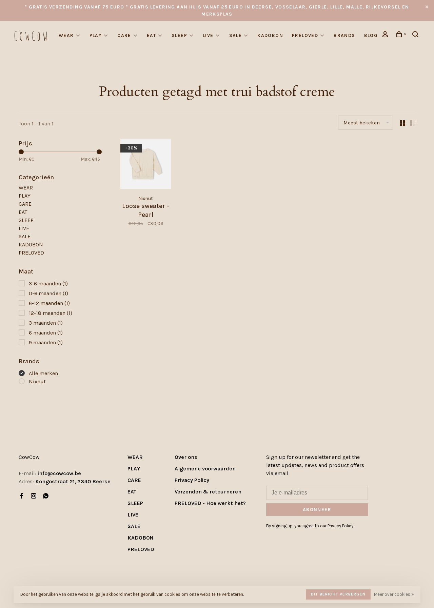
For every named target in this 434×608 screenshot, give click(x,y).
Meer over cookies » (394, 594)
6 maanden (46, 332)
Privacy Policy (192, 480)
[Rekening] (386, 35)
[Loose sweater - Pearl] (145, 165)
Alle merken (43, 373)
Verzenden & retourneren (208, 491)
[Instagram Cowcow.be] (33, 496)
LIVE (208, 35)
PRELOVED (305, 35)
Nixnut (37, 381)
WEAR (66, 35)
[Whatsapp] (45, 496)
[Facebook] (21, 496)
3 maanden (46, 323)
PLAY (96, 35)
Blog (371, 35)
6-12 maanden (49, 303)
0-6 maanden (48, 293)
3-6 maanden (48, 283)
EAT (151, 35)
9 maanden (46, 342)
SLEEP (179, 35)
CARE (124, 35)
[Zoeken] (416, 35)
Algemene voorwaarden (205, 468)
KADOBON (270, 35)
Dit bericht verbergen (338, 594)
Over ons (186, 457)
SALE (235, 35)
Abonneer (317, 509)
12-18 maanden (50, 313)
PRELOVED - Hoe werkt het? (210, 503)
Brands (344, 35)
